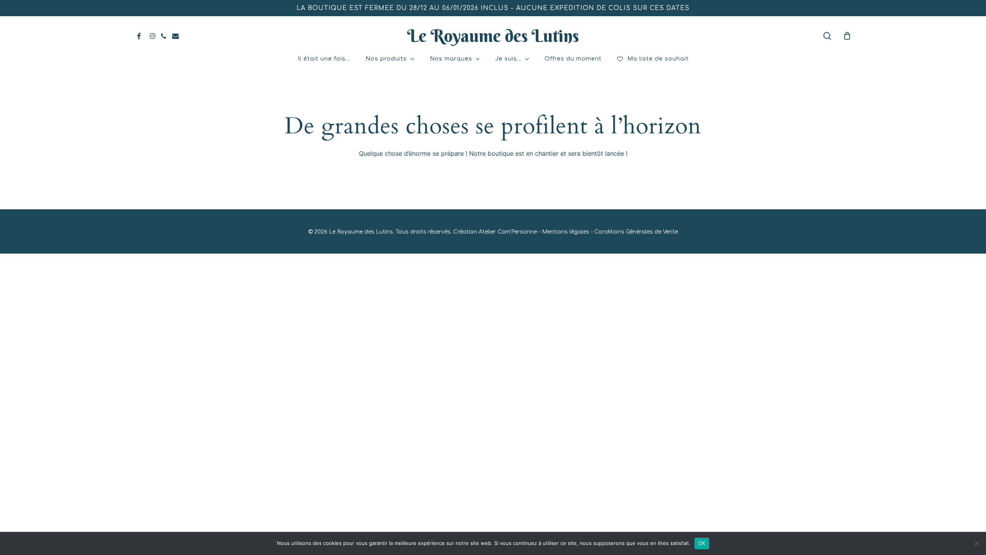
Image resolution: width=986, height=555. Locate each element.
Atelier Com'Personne (508, 232)
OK (702, 543)
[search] (827, 36)
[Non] (976, 543)
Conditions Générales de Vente (636, 232)
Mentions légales (565, 232)
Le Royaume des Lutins (493, 35)
